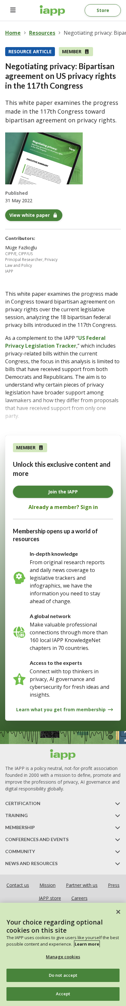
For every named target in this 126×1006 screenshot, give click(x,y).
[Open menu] (13, 10)
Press (114, 885)
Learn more (87, 944)
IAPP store (50, 898)
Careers (79, 898)
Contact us (17, 885)
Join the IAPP (63, 492)
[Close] (118, 912)
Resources (42, 32)
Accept (63, 994)
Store (103, 10)
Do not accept (63, 975)
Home (13, 32)
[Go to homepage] (52, 10)
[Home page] (63, 754)
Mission (47, 885)
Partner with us (82, 885)
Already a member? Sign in (63, 507)
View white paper (29, 215)
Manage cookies (63, 957)
